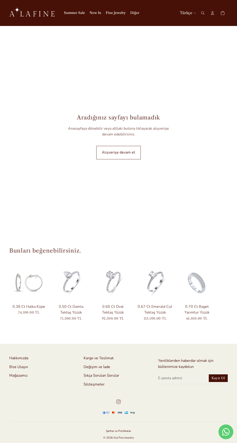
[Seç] (83, 295)
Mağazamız (18, 375)
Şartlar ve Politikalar (118, 431)
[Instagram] (118, 401)
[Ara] (203, 13)
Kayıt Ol (218, 378)
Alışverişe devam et (118, 152)
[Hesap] (212, 13)
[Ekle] (41, 295)
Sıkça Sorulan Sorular (101, 375)
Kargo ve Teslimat (99, 358)
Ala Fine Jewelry (123, 438)
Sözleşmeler (94, 384)
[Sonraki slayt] (223, 291)
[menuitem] (135, 13)
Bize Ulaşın (18, 366)
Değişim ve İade (97, 366)
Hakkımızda (18, 358)
